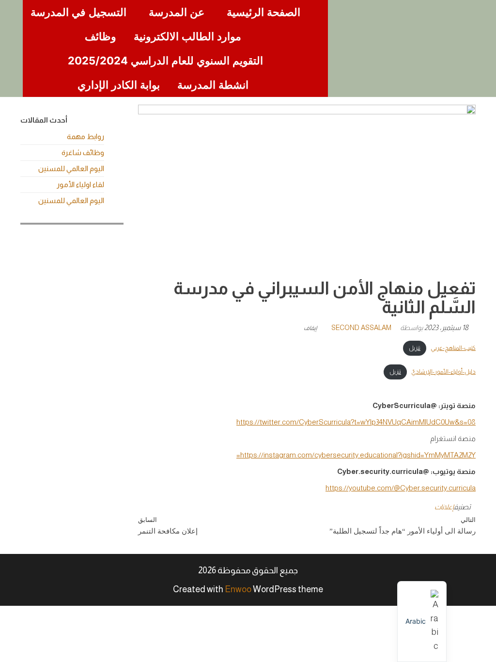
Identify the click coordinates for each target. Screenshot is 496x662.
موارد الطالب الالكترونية (187, 36)
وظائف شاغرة (83, 152)
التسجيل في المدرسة (78, 12)
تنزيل (414, 348)
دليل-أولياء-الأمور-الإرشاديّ (443, 371)
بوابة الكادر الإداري (119, 85)
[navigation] (422, 621)
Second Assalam (361, 327)
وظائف (100, 36)
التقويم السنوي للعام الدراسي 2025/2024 (165, 60)
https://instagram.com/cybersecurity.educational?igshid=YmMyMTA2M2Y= (356, 455)
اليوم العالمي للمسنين (71, 168)
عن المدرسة (176, 12)
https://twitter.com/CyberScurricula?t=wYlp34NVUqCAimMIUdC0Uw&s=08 (356, 422)
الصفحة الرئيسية (263, 12)
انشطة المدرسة (212, 85)
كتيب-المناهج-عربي (453, 348)
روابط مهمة (85, 136)
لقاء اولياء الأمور (80, 184)
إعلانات (443, 507)
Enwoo (238, 589)
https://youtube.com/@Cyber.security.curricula (401, 488)
